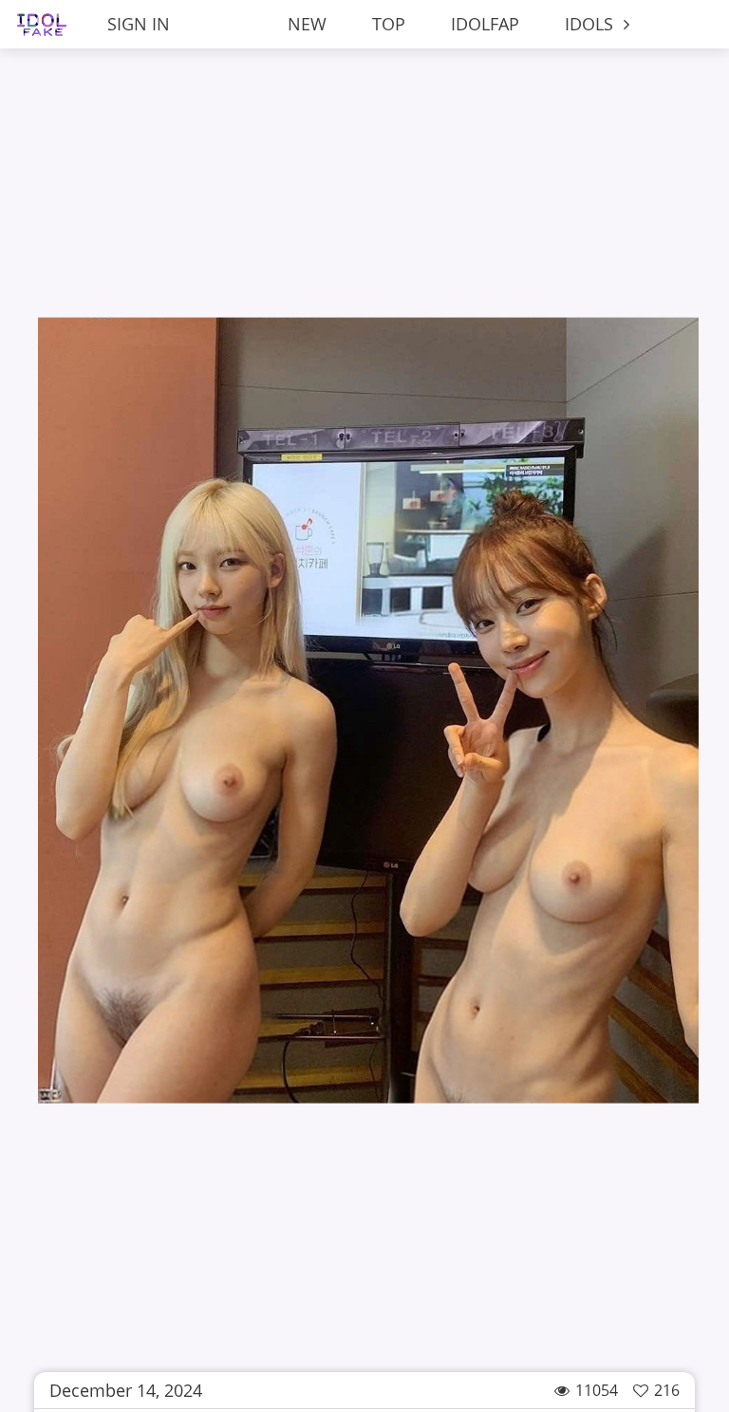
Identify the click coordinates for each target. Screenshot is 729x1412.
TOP (388, 23)
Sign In (138, 23)
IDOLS (591, 23)
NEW (307, 23)
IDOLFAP (485, 23)
